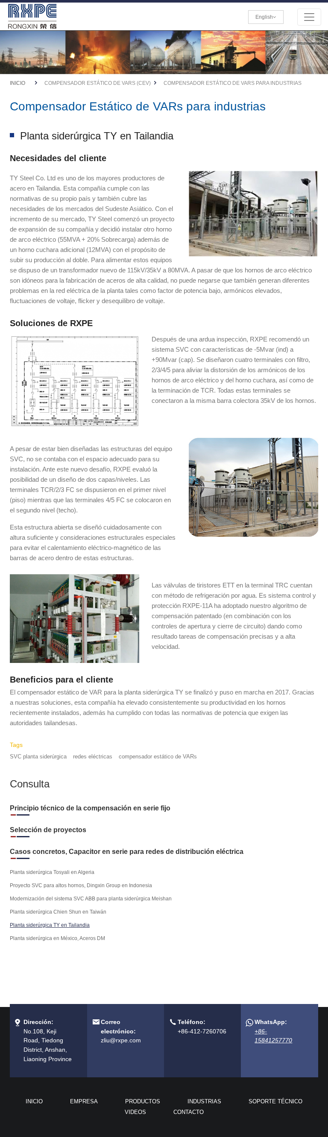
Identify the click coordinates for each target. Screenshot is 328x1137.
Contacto (188, 1112)
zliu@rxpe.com (121, 1040)
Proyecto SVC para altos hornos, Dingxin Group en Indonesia (81, 885)
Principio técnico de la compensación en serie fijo (90, 808)
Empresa (84, 1101)
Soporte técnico (275, 1101)
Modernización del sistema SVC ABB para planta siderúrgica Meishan (91, 899)
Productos (142, 1101)
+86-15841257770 (273, 1036)
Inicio (17, 83)
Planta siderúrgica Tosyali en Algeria (52, 872)
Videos (135, 1112)
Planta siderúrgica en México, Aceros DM (57, 938)
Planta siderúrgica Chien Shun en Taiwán (58, 912)
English (264, 17)
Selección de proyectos (48, 829)
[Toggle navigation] (309, 17)
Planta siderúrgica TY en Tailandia (50, 925)
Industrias (204, 1101)
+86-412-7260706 (202, 1031)
